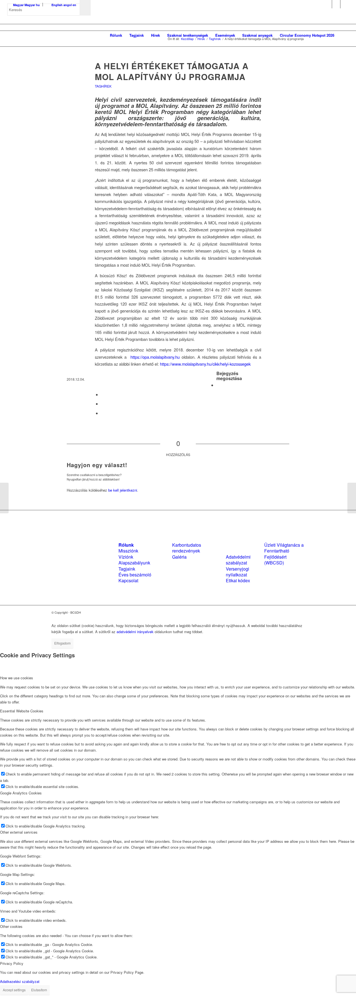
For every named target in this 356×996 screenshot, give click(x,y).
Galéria (179, 557)
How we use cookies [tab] (16, 677)
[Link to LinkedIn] (336, 4)
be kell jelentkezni (122, 490)
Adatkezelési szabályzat (19, 981)
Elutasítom (39, 989)
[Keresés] (343, 35)
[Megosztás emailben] (102, 413)
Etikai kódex (238, 580)
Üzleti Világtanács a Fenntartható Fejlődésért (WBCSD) (284, 554)
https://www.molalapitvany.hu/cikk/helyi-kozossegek (205, 364)
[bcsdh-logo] (49, 35)
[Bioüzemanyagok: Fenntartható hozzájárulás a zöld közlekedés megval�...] (4, 498)
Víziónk (125, 557)
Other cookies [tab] (11, 926)
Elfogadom (62, 643)
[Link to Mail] (344, 4)
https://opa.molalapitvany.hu (155, 357)
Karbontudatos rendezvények (186, 548)
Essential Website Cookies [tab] (21, 710)
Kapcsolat (128, 580)
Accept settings (14, 989)
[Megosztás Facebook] (218, 385)
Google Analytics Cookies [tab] (21, 793)
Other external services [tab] (19, 832)
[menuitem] (116, 35)
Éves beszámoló (134, 574)
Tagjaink (126, 569)
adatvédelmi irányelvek (135, 631)
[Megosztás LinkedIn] (102, 404)
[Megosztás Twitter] (102, 394)
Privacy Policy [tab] (11, 963)
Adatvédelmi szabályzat (238, 560)
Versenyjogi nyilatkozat (237, 572)
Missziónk (128, 550)
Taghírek (103, 86)
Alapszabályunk (134, 562)
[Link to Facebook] (328, 4)
